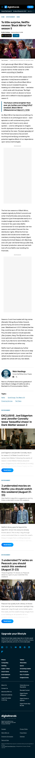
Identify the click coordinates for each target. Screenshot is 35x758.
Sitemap (22, 736)
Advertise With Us (6, 691)
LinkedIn (29, 647)
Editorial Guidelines (6, 695)
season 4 (26, 77)
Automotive (4, 678)
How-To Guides (24, 675)
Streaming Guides (25, 669)
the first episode (24, 95)
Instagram (7, 647)
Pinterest (24, 647)
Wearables (23, 663)
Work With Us (5, 733)
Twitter (11, 647)
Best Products (24, 672)
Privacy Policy (24, 729)
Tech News (18, 401)
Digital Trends (9, 9)
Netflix (3, 397)
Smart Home (5, 672)
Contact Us (4, 688)
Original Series (24, 678)
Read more (7, 470)
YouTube (16, 647)
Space (22, 666)
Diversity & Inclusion (7, 736)
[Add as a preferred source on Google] (6, 35)
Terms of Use (5, 740)
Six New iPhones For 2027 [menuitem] (19, 11)
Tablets (22, 660)
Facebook (2, 647)
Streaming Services (7, 401)
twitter (16, 377)
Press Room (23, 733)
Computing (4, 663)
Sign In (30, 7)
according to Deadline (15, 72)
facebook (13, 377)
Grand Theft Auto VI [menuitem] (6, 11)
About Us (4, 685)
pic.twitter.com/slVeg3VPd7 (20, 105)
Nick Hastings (6, 32)
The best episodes (24, 131)
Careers (3, 729)
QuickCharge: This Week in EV (16, 397)
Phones (3, 660)
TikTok (20, 647)
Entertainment (5, 675)
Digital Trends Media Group (9, 746)
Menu (2, 7)
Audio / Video (5, 669)
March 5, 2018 (23, 110)
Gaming (3, 666)
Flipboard (2, 652)
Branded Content (25, 690)
